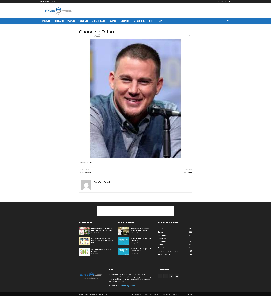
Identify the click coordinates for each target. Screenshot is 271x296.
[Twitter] (225, 1)
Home (131, 294)
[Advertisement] (135, 211)
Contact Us (166, 294)
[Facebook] (218, 1)
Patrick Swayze (85, 172)
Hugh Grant (187, 172)
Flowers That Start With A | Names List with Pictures (102, 229)
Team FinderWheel (85, 36)
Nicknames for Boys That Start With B (141, 249)
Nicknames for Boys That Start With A (141, 239)
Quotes (113, 21)
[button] (228, 21)
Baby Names (47, 21)
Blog (151, 21)
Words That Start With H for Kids (101, 250)
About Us (138, 294)
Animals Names (98, 21)
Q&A (160, 21)
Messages (125, 21)
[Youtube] (229, 1)
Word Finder (139, 21)
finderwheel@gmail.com (127, 286)
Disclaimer (157, 294)
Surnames (71, 21)
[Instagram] (222, 1)
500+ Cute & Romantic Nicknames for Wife (140, 229)
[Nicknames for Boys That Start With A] (123, 241)
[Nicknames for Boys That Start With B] (123, 251)
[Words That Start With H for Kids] (84, 252)
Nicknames (59, 21)
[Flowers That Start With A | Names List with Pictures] (84, 231)
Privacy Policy (147, 294)
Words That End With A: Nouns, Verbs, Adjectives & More (102, 240)
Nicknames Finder (178, 294)
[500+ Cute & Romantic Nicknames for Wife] (123, 231)
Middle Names (83, 21)
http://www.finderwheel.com (102, 185)
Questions (189, 294)
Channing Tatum (97, 32)
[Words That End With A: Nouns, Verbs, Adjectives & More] (84, 241)
